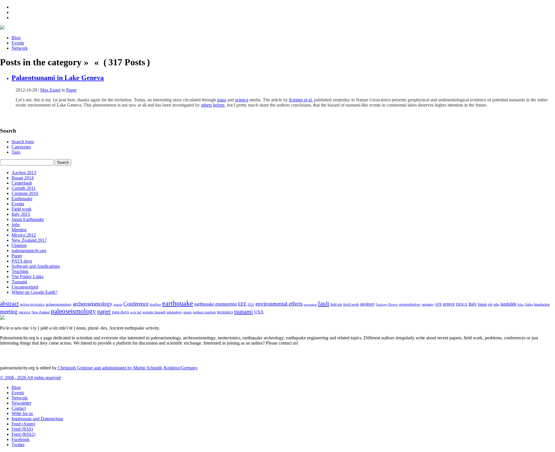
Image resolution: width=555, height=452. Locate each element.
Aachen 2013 (24, 172)
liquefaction (542, 304)
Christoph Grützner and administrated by (127, 367)
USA (259, 311)
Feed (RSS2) (23, 434)
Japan (482, 304)
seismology (174, 312)
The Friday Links (27, 276)
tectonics (225, 311)
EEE (242, 304)
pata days (120, 312)
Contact (19, 408)
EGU (251, 304)
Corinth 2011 (24, 188)
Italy (473, 304)
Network (20, 48)
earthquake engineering (215, 304)
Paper (71, 90)
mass (221, 99)
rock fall (135, 312)
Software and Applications (36, 266)
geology (367, 304)
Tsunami (19, 281)
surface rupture (204, 312)
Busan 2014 (23, 177)
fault (323, 303)
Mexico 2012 (24, 234)
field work (351, 304)
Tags (16, 152)
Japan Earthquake (28, 219)
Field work (22, 209)
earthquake (177, 303)
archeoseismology (92, 304)
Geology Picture (387, 304)
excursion (310, 304)
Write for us (22, 413)
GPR (438, 304)
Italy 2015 (21, 214)
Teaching (20, 271)
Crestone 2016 (25, 193)
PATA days (22, 260)
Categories (21, 146)
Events (18, 42)
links (529, 304)
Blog (16, 37)
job (490, 304)
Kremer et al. (301, 99)
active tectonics (32, 304)
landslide (508, 304)
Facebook (20, 439)
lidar (521, 304)
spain (187, 312)
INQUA (461, 304)
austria (118, 304)
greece (449, 304)
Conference (136, 304)
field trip (336, 304)
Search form (23, 141)
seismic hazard (154, 312)
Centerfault (22, 183)
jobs (496, 304)
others (206, 105)
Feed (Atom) (23, 423)
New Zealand (41, 312)
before (219, 105)
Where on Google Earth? (34, 292)
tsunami (243, 311)
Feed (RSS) (22, 429)
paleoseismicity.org (29, 250)
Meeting (19, 229)
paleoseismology (73, 311)
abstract (9, 303)
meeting (9, 311)
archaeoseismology (59, 304)
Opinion (19, 245)
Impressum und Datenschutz (37, 418)
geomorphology (410, 304)
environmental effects (279, 304)
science (241, 99)
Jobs (16, 224)
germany (428, 304)
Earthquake (22, 198)
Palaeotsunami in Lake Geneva (58, 77)
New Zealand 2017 (29, 240)
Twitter (18, 444)
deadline (155, 304)
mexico (24, 312)
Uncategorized (25, 286)
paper (104, 311)
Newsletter (21, 403)
